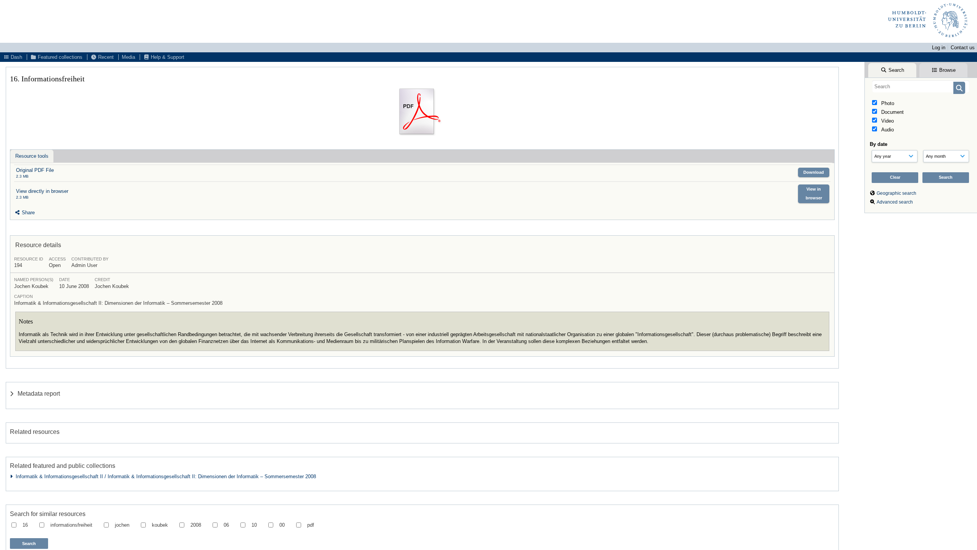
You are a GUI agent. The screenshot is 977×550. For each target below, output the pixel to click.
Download (813, 172)
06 (226, 525)
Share (27, 212)
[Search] (959, 88)
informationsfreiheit (71, 525)
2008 (195, 525)
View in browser (814, 193)
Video (887, 121)
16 (25, 525)
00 (282, 525)
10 (254, 525)
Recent (105, 57)
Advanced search (895, 202)
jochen (122, 525)
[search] (920, 86)
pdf (310, 525)
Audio (887, 130)
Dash (15, 57)
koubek (160, 525)
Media (128, 57)
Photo (887, 103)
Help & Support (166, 57)
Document (892, 112)
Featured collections (59, 57)
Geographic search (896, 193)
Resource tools (31, 156)
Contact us (963, 47)
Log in (938, 47)
